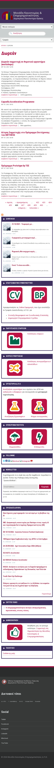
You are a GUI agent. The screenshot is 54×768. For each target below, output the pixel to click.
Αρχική (3, 45)
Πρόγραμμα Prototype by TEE (15, 165)
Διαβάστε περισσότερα (9, 95)
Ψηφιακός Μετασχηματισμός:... (24, 252)
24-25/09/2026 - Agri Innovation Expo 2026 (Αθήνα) (22, 546)
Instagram (4, 729)
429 (35, 205)
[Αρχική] (27, 20)
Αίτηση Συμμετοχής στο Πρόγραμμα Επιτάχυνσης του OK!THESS (25, 134)
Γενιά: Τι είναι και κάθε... (21, 265)
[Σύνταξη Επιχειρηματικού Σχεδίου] (39, 302)
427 (22, 205)
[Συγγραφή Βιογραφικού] (15, 302)
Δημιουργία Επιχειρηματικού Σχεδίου (23, 318)
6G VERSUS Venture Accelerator (15, 560)
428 (28, 205)
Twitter (3, 719)
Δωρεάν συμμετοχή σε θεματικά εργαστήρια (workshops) (23, 63)
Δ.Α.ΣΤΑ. (3, 701)
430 (41, 205)
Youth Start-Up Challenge (12, 576)
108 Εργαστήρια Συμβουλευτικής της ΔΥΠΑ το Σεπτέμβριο (25, 539)
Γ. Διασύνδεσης (13, 701)
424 (49, 202)
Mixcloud (4, 738)
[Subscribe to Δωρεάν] (2, 215)
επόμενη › (22, 208)
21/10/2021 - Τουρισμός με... (22, 224)
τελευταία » (34, 208)
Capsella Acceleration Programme (17, 101)
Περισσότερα (46, 594)
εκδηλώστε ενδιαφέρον (12, 392)
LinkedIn (4, 734)
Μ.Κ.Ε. (21, 701)
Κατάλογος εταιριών (36, 334)
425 (10, 205)
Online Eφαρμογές (26, 307)
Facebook (5, 724)
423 (43, 202)
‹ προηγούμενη (21, 202)
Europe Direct (29, 701)
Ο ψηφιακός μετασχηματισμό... (24, 238)
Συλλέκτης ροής (9, 653)
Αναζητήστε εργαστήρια (12, 389)
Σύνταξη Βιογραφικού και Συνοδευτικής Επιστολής (28, 315)
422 (37, 202)
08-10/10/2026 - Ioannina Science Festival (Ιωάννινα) (23, 532)
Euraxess (37, 701)
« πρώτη (8, 202)
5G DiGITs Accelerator (11, 553)
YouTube (4, 743)
